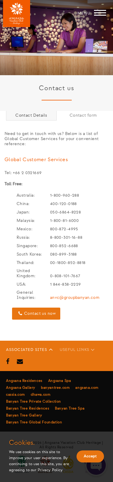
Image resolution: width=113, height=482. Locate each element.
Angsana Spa (59, 381)
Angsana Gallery (20, 387)
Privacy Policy (50, 470)
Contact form (83, 115)
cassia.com (15, 394)
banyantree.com (55, 387)
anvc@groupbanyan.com (74, 297)
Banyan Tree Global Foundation (34, 422)
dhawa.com (40, 394)
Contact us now (40, 313)
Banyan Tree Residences (27, 408)
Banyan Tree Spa (69, 408)
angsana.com (87, 387)
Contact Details (31, 115)
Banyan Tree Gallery (24, 415)
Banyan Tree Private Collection (33, 401)
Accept (90, 456)
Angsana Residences (24, 381)
